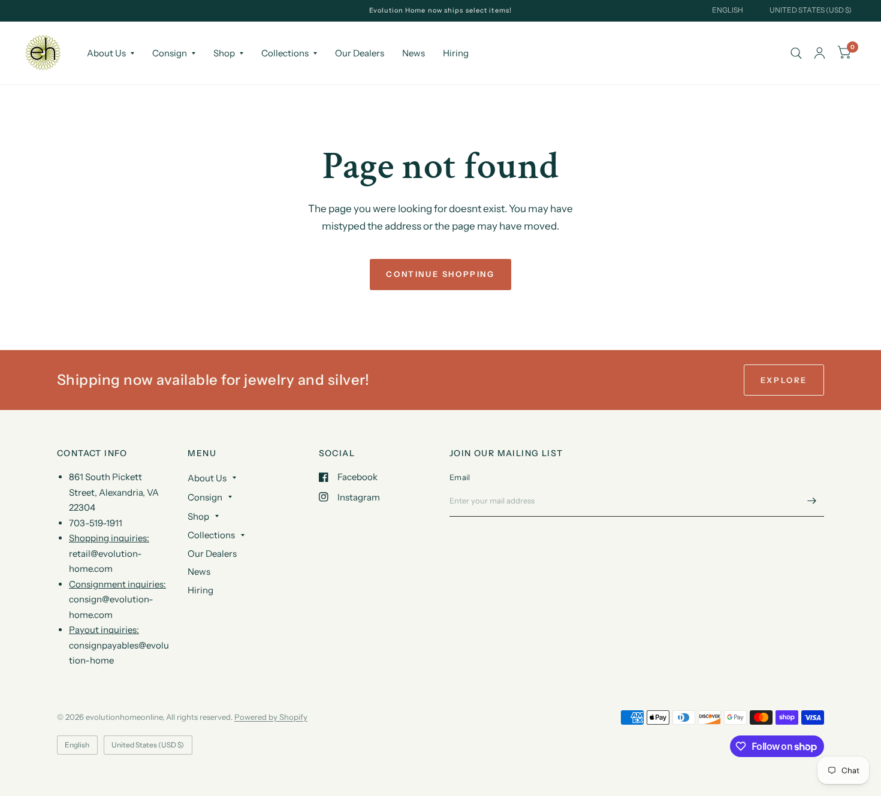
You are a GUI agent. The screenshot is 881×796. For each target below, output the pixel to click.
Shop (224, 53)
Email (459, 477)
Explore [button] (784, 380)
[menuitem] (110, 53)
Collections (285, 53)
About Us (106, 53)
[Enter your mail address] (812, 501)
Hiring (456, 53)
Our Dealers (359, 53)
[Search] (796, 53)
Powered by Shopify (270, 717)
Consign (169, 53)
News (413, 53)
